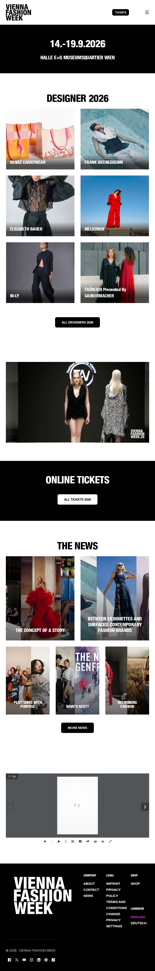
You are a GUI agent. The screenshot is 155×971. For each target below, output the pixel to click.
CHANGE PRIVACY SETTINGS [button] (114, 920)
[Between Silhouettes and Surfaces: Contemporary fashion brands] (115, 598)
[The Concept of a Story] (40, 598)
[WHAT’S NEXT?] (77, 681)
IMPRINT (113, 884)
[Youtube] (24, 959)
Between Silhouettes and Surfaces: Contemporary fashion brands (115, 624)
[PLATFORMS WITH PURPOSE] (28, 681)
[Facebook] (9, 959)
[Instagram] (31, 959)
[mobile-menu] (143, 12)
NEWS (88, 896)
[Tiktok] (53, 959)
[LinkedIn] (38, 959)
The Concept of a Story (40, 630)
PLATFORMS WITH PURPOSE (28, 704)
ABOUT (89, 884)
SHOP (135, 884)
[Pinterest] (46, 959)
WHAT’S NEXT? (77, 706)
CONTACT (91, 890)
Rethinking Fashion (127, 704)
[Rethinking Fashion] (127, 681)
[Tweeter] (17, 959)
